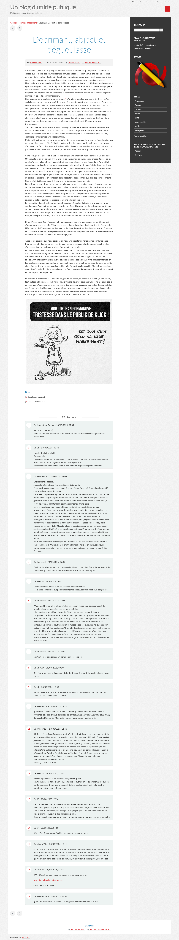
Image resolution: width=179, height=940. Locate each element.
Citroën (138, 109)
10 (29, 706)
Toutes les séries (140, 136)
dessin (137, 114)
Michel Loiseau (36, 62)
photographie (140, 122)
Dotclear (26, 937)
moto (137, 118)
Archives (138, 155)
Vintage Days (140, 130)
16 (29, 870)
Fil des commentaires (100, 929)
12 (29, 773)
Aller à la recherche (163, 2)
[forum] (150, 75)
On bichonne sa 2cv (19, 28)
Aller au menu (150, 2)
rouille (137, 126)
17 (29, 896)
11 (29, 729)
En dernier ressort (12, 28)
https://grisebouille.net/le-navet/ (48, 880)
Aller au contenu (137, 2)
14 (29, 828)
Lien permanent (74, 62)
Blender (138, 105)
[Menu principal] (167, 9)
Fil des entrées (77, 929)
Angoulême (139, 101)
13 (29, 799)
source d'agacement (28, 23)
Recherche (139, 25)
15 (29, 844)
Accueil (13, 23)
